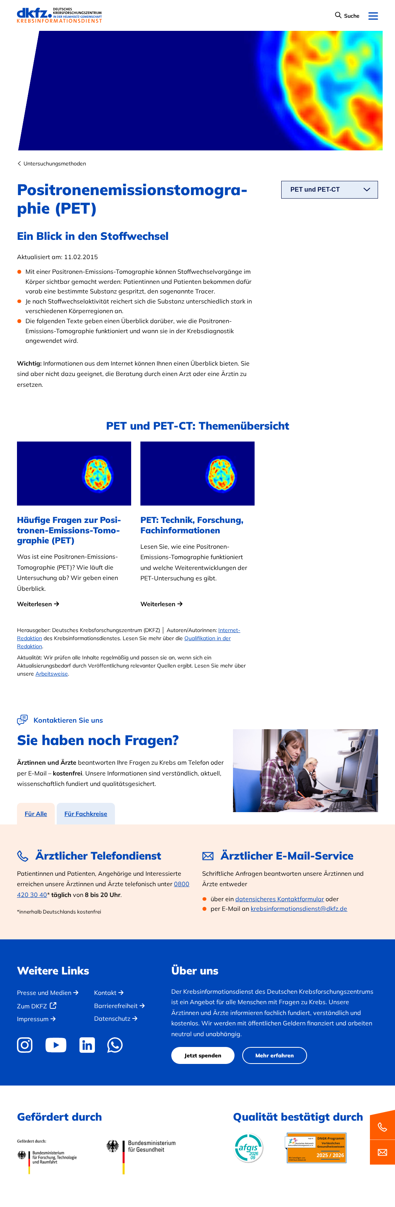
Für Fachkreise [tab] (85, 814)
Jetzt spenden (202, 1055)
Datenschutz (112, 1018)
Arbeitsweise (51, 673)
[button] (347, 16)
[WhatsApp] (115, 1045)
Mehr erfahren (274, 1055)
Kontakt (105, 992)
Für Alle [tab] (36, 814)
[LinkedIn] (87, 1045)
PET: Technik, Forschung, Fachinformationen (191, 525)
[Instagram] (27, 1045)
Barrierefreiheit (116, 1006)
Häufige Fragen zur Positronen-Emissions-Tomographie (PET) (69, 530)
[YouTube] (55, 1045)
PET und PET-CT (315, 189)
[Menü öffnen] (373, 16)
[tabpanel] (197, 881)
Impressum (33, 1019)
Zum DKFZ (32, 1006)
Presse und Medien (44, 992)
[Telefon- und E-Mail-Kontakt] (382, 1137)
